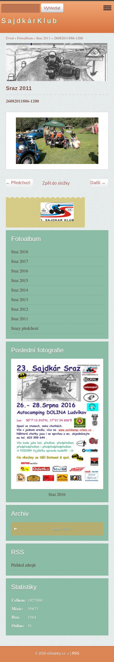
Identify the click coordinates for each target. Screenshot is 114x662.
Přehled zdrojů (23, 565)
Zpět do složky (56, 183)
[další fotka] (100, 140)
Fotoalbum (25, 38)
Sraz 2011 (43, 38)
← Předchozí (18, 182)
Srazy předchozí (24, 328)
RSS (75, 653)
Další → (98, 182)
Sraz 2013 (19, 299)
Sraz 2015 (19, 280)
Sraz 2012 (19, 309)
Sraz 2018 (19, 251)
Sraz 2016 (19, 270)
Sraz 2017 (19, 261)
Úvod (10, 38)
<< (17, 530)
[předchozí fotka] (15, 140)
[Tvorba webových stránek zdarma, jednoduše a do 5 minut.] (68, 654)
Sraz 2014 (19, 290)
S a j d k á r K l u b (28, 20)
